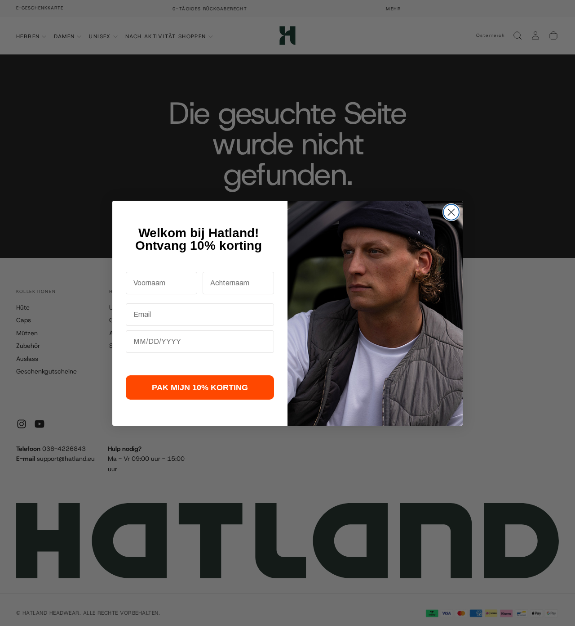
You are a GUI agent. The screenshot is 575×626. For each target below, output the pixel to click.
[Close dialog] (451, 212)
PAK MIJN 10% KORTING (200, 387)
